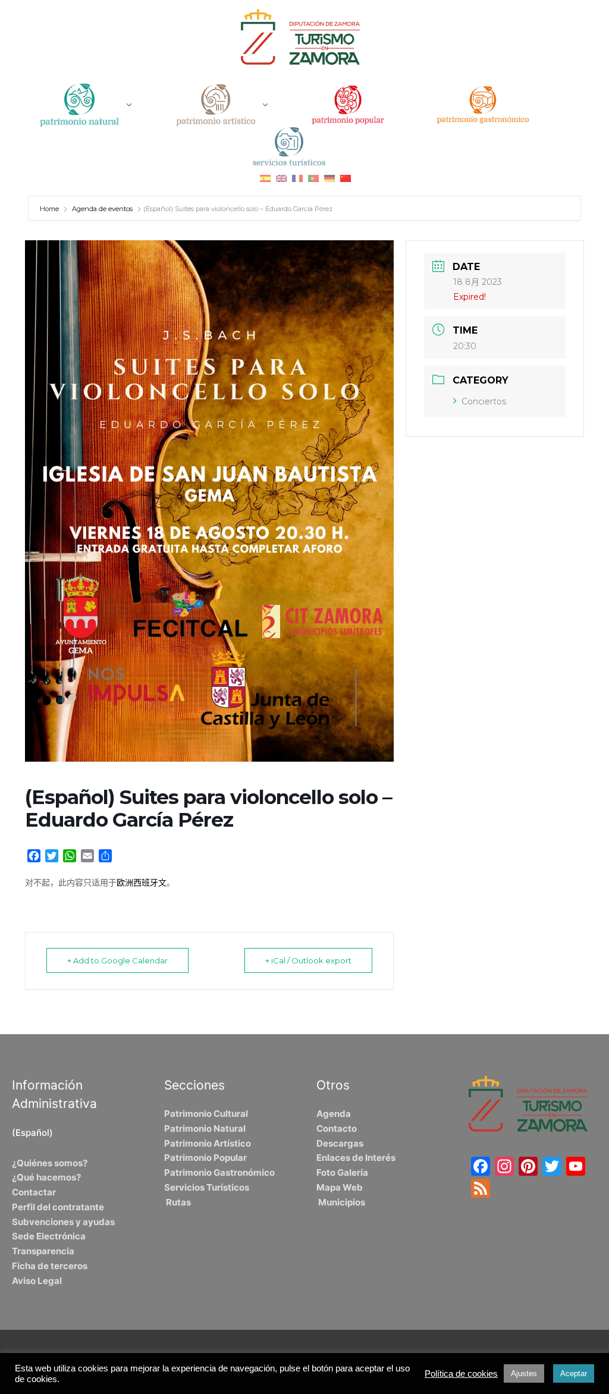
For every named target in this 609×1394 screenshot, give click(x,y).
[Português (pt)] (313, 177)
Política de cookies (461, 1374)
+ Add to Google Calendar (117, 960)
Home (50, 209)
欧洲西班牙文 (142, 882)
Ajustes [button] (524, 1373)
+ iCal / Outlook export (308, 960)
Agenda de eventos (102, 209)
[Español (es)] (265, 177)
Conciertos (484, 401)
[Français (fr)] (297, 177)
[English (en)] (281, 177)
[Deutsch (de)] (329, 177)
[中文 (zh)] (345, 177)
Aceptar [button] (573, 1373)
